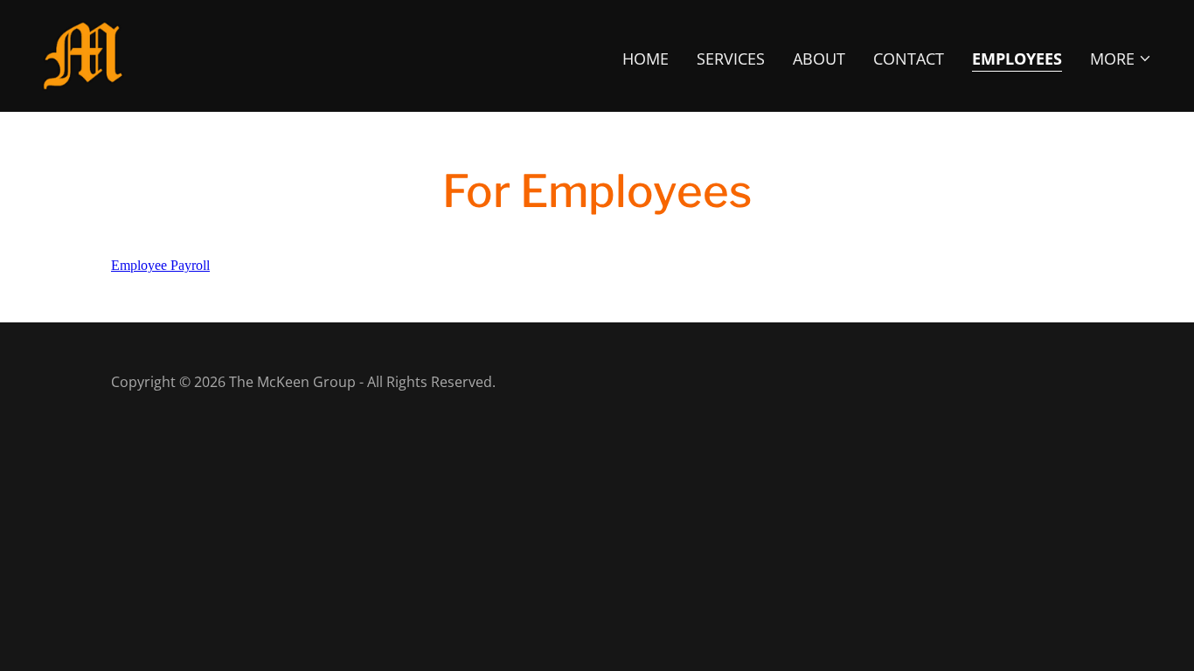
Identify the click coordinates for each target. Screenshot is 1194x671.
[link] (83, 54)
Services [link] (731, 58)
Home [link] (645, 58)
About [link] (819, 58)
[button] (1121, 58)
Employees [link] (1017, 58)
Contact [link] (908, 58)
